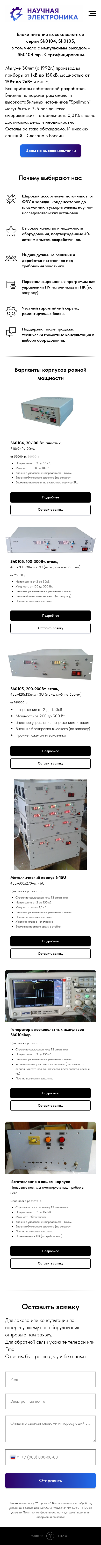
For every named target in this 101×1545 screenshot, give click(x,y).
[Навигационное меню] (92, 13)
